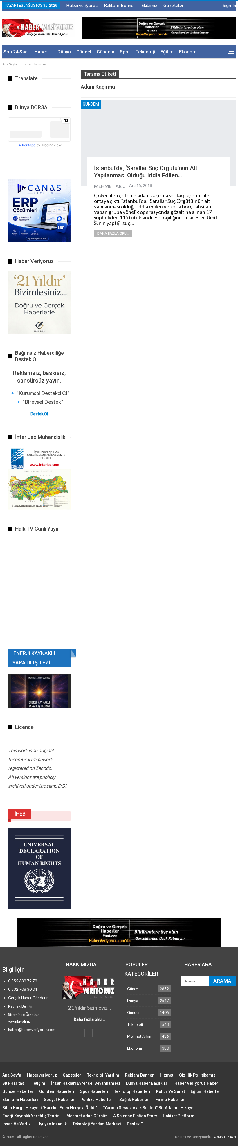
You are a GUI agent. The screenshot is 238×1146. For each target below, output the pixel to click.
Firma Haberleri (171, 1099)
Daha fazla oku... (113, 233)
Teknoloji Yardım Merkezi (97, 1124)
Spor (125, 52)
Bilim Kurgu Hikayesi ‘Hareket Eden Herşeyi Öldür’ (49, 1107)
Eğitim (167, 52)
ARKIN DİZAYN (224, 1137)
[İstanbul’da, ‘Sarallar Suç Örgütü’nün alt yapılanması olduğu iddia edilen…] (158, 143)
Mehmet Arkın (139, 1036)
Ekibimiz (149, 5)
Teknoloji (145, 52)
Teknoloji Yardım (103, 1075)
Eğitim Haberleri (206, 1091)
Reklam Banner (119, 5)
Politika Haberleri (96, 1099)
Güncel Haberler (17, 1091)
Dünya (64, 52)
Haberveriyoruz (82, 5)
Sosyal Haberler (59, 1099)
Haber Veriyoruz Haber (196, 1083)
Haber (41, 52)
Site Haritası (14, 1083)
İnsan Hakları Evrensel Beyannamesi (85, 1083)
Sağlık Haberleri (134, 1099)
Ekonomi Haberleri (20, 1099)
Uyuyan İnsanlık (52, 1124)
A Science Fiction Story (135, 1115)
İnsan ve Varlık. (17, 1124)
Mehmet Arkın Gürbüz (86, 1115)
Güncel (83, 52)
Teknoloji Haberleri (132, 1091)
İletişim (38, 1083)
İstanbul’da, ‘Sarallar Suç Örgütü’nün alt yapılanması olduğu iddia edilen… (145, 172)
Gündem (105, 52)
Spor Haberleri (94, 1091)
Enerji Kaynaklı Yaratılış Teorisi (31, 1115)
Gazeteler (173, 5)
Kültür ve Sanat (170, 1091)
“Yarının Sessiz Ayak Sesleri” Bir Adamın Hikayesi (150, 1107)
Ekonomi (188, 52)
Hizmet (166, 1075)
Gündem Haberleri (56, 1091)
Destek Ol (39, 414)
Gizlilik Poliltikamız (197, 1075)
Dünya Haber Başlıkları (147, 1083)
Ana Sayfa (11, 1075)
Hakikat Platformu (180, 1115)
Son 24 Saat (16, 52)
